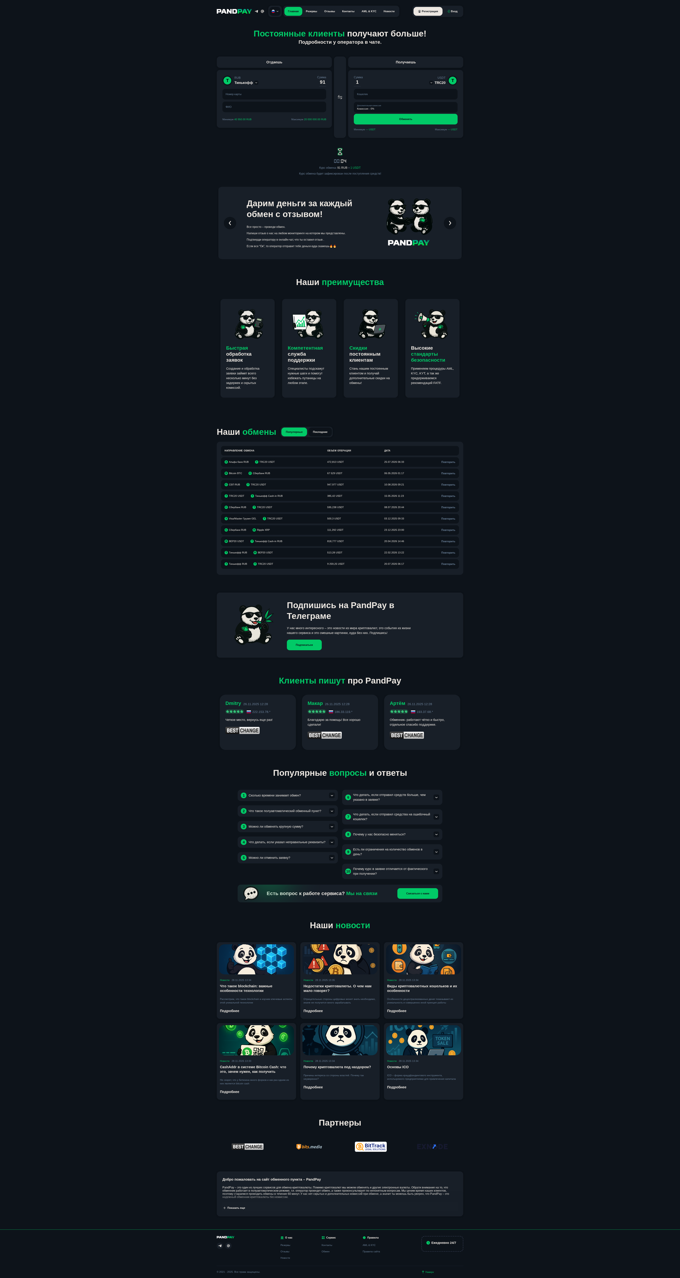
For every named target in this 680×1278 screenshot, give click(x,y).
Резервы (311, 11)
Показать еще (236, 1207)
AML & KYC (369, 11)
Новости (389, 11)
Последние (320, 431)
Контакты (348, 11)
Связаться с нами (417, 893)
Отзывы (329, 11)
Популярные (294, 431)
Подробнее (229, 1011)
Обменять (405, 119)
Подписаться (304, 644)
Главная (293, 11)
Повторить (448, 461)
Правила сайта (371, 1251)
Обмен (326, 1251)
